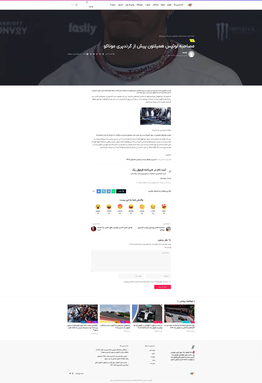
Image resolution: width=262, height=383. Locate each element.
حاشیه (155, 322)
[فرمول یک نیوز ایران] (191, 373)
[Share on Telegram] (93, 54)
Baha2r (185, 53)
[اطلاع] (87, 2)
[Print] (87, 54)
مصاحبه (83, 322)
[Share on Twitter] (100, 54)
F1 (192, 322)
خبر (192, 40)
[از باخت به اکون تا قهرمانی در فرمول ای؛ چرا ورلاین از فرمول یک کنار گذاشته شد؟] (147, 314)
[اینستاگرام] (92, 7)
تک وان (117, 322)
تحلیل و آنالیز (186, 322)
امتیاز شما (167, 247)
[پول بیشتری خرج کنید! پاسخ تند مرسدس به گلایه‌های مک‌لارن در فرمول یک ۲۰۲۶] (179, 314)
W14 (128, 160)
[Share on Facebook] (103, 54)
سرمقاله (123, 322)
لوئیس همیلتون (135, 160)
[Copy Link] (90, 54)
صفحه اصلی (191, 36)
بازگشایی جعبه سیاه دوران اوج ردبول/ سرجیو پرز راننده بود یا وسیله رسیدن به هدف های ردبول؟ (83, 327)
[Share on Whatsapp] (96, 54)
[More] (84, 54)
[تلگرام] (90, 7)
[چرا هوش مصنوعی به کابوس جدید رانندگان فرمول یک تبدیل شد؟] (115, 314)
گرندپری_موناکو (151, 160)
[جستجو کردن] (76, 5)
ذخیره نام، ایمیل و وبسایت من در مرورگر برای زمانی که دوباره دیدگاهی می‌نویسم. (146, 282)
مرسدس (143, 160)
